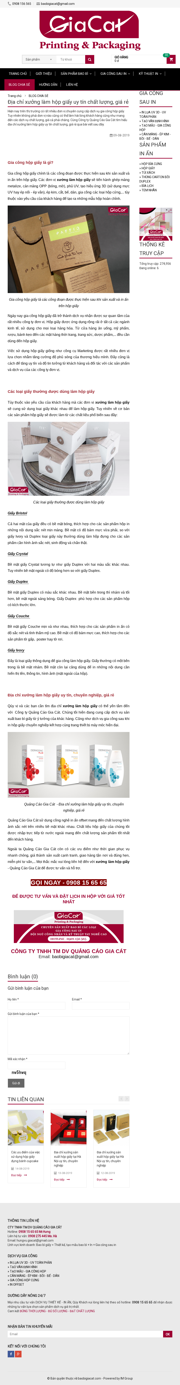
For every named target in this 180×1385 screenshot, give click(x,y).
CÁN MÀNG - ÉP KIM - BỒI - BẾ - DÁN (33, 1276)
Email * (77, 999)
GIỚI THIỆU (44, 74)
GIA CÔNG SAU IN (113, 74)
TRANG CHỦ (18, 74)
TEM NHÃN (148, 190)
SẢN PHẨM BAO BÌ (74, 74)
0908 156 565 (21, 3)
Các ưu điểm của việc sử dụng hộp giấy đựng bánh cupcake (25, 1157)
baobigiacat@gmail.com (58, 3)
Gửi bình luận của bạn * (23, 1014)
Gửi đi (16, 1083)
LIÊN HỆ (72, 85)
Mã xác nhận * (17, 1059)
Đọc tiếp (16, 1175)
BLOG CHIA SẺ (19, 85)
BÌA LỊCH (146, 186)
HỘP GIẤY (147, 168)
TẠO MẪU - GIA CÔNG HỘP (27, 1271)
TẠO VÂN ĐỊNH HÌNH (154, 121)
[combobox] (39, 58)
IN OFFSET (16, 1284)
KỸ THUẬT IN (148, 74)
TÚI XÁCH (147, 172)
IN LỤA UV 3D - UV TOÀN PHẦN (30, 1262)
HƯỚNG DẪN (48, 85)
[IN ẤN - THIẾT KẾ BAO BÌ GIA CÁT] (90, 12)
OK (168, 1334)
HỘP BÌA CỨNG (150, 164)
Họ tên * (13, 999)
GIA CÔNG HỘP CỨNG (23, 1280)
